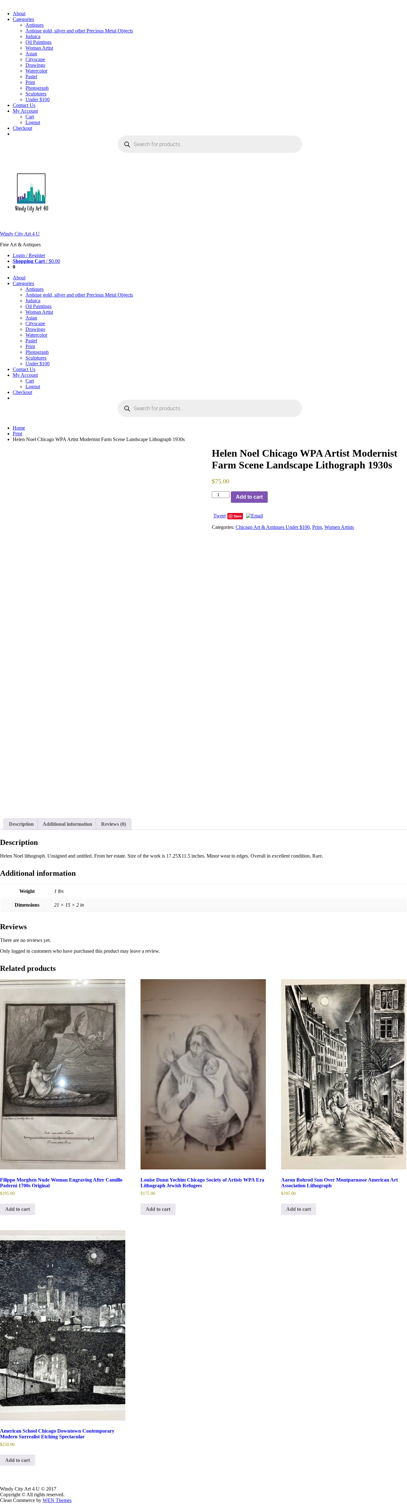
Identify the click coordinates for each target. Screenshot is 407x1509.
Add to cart (249, 497)
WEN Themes (57, 1500)
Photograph (37, 88)
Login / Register (29, 255)
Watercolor (36, 71)
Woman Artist (39, 48)
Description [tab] (21, 824)
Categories (23, 19)
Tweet (219, 515)
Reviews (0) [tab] (113, 824)
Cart (29, 116)
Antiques (34, 25)
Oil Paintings (38, 42)
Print (30, 82)
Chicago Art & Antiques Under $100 (273, 527)
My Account (25, 111)
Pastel (31, 76)
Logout (32, 122)
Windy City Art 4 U (20, 233)
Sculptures (35, 93)
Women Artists (339, 527)
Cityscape (35, 59)
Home (19, 428)
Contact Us (24, 105)
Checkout (22, 128)
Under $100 (37, 99)
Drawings (35, 65)
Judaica (32, 36)
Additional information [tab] (67, 824)
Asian (31, 53)
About (19, 13)
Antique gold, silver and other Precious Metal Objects (79, 30)
